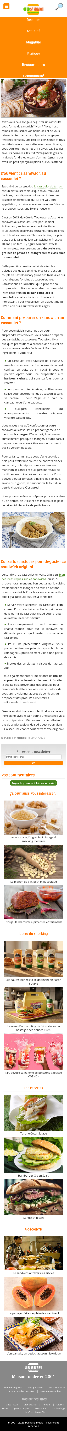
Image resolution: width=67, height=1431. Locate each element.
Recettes (33, 19)
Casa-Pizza (12, 1404)
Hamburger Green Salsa (33, 1175)
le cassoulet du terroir (48, 186)
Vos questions (35, 1387)
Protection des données (21, 1391)
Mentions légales (13, 1387)
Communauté (33, 75)
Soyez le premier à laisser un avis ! (33, 783)
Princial (46, 1404)
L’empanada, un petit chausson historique (34, 1353)
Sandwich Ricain (33, 1218)
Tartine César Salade (33, 1133)
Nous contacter (57, 1387)
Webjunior (40, 1408)
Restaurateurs (33, 64)
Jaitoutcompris (21, 1408)
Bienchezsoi (30, 1404)
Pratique (33, 53)
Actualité (33, 30)
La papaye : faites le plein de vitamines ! (33, 1313)
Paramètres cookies (51, 1391)
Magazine (33, 42)
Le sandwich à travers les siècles (33, 1273)
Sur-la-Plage (58, 1408)
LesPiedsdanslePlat (35, 1412)
